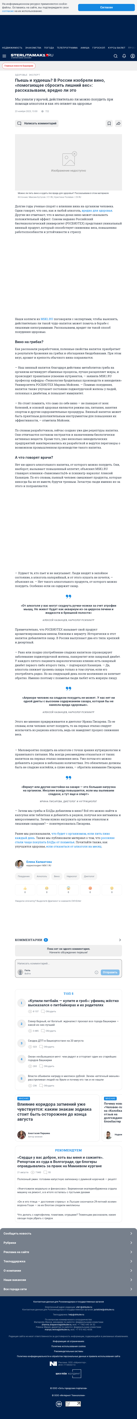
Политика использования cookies (68, 1346)
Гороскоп (98, 48)
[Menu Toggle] (4, 56)
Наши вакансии (15, 1280)
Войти (28, 973)
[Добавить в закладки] (109, 123)
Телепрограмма (67, 48)
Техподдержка (14, 1261)
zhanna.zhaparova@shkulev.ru (57, 1324)
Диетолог (89, 876)
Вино (57, 876)
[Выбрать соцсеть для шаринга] (118, 123)
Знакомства (33, 48)
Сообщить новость (17, 1233)
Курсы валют (116, 48)
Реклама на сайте (16, 1252)
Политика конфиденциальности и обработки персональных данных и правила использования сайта (68, 1356)
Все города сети (15, 1289)
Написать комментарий (40, 123)
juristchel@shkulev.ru (104, 1309)
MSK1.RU (47, 319)
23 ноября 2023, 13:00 (26, 111)
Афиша (85, 48)
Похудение (24, 876)
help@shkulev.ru (76, 1314)
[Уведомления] (124, 56)
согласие (8, 11)
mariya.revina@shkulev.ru (57, 1329)
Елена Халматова (39, 862)
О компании (12, 1270)
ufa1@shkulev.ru (84, 1307)
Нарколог (72, 876)
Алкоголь (42, 876)
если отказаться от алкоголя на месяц (73, 846)
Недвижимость (12, 48)
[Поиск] (115, 56)
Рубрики (10, 1243)
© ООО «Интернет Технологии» (68, 1395)
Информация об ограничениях (68, 1341)
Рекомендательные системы (68, 1351)
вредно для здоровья (97, 210)
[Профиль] (132, 56)
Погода (49, 48)
